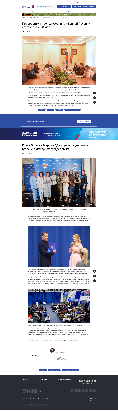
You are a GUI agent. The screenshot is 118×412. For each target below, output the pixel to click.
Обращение (64, 6)
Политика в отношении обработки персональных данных (35, 404)
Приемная (70, 11)
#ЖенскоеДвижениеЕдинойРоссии (70, 370)
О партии (24, 11)
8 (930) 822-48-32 (87, 381)
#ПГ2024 (59, 109)
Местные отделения (58, 11)
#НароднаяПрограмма (54, 370)
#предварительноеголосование (72, 109)
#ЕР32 (41, 109)
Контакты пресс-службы (47, 382)
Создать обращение (84, 121)
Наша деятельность (45, 11)
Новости (38, 17)
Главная (23, 17)
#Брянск (50, 109)
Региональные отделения (64, 379)
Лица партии (33, 11)
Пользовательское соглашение (29, 401)
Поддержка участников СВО (59, 14)
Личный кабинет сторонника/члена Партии (84, 6)
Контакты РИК (27, 382)
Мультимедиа (80, 11)
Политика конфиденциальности (29, 403)
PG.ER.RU (78, 103)
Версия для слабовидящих (90, 2)
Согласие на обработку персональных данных (32, 405)
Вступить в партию (91, 11)
